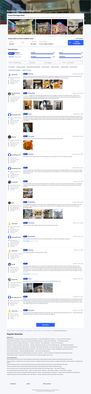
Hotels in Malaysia (20, 330)
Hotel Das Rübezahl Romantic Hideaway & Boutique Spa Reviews (21, 348)
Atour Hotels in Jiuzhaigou (53, 370)
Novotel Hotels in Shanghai (66, 370)
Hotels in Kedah (28, 330)
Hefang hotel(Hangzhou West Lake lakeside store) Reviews (50, 374)
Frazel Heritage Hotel (47, 330)
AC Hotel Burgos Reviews (62, 340)
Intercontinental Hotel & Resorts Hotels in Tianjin (17, 370)
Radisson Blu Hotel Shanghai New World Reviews (69, 372)
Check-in (11, 41)
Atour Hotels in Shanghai (59, 368)
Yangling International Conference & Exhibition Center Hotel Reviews (22, 374)
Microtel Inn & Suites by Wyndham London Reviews (18, 344)
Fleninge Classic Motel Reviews (70, 346)
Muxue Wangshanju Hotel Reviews (49, 372)
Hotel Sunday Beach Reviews (56, 346)
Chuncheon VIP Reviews (34, 342)
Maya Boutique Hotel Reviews (67, 344)
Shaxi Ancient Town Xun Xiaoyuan (43, 348)
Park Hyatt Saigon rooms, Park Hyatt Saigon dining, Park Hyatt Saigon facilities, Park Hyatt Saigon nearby (30, 368)
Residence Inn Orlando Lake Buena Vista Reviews (17, 342)
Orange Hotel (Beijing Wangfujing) (26, 350)
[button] (79, 2)
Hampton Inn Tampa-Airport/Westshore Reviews (32, 340)
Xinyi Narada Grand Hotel (12, 354)
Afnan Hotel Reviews (45, 342)
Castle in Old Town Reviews (57, 342)
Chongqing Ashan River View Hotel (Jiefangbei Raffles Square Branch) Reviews (24, 372)
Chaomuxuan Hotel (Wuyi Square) (42, 350)
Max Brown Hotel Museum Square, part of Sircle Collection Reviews (44, 344)
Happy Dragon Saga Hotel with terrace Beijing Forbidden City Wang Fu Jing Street (25, 352)
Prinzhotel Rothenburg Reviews (13, 340)
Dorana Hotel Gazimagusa (12, 350)
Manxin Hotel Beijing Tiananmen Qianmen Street (62, 348)
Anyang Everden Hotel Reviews (31, 338)
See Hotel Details (66, 17)
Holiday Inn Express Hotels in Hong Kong (37, 370)
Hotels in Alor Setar (37, 330)
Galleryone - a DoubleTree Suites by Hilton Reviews (18, 346)
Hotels (13, 330)
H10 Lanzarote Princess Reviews (64, 338)
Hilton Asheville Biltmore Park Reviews (47, 338)
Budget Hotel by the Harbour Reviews (15, 338)
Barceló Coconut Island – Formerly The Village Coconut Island (39, 354)
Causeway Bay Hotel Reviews (50, 340)
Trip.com (9, 330)
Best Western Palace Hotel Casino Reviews (39, 346)
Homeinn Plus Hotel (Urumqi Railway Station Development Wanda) (58, 352)
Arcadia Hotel (22, 354)
